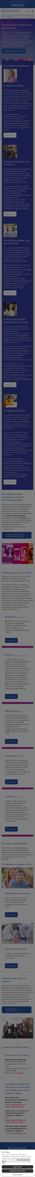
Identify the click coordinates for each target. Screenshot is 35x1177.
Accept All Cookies (17, 1167)
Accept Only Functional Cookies (17, 1171)
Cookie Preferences (17, 1174)
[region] (17, 1163)
